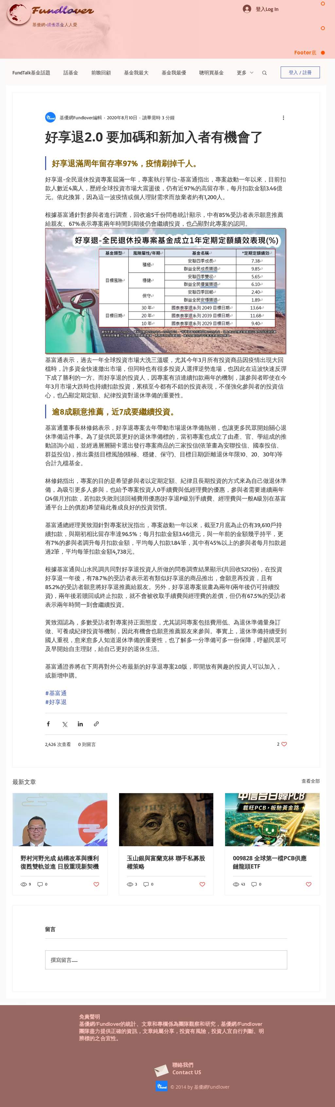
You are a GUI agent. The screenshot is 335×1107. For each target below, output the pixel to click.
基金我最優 (174, 72)
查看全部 (311, 781)
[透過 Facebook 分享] (48, 724)
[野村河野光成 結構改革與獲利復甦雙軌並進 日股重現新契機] (60, 819)
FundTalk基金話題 (31, 72)
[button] (264, 72)
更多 (242, 72)
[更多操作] (283, 117)
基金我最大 (136, 72)
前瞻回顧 (101, 72)
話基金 (70, 72)
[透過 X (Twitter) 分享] (64, 724)
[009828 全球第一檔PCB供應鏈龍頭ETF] (272, 819)
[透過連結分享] (96, 724)
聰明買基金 (211, 72)
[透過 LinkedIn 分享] (80, 724)
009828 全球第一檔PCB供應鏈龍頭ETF (270, 862)
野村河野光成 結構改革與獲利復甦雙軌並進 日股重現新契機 (60, 862)
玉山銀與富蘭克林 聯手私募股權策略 (166, 862)
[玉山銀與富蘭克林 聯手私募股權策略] (166, 819)
